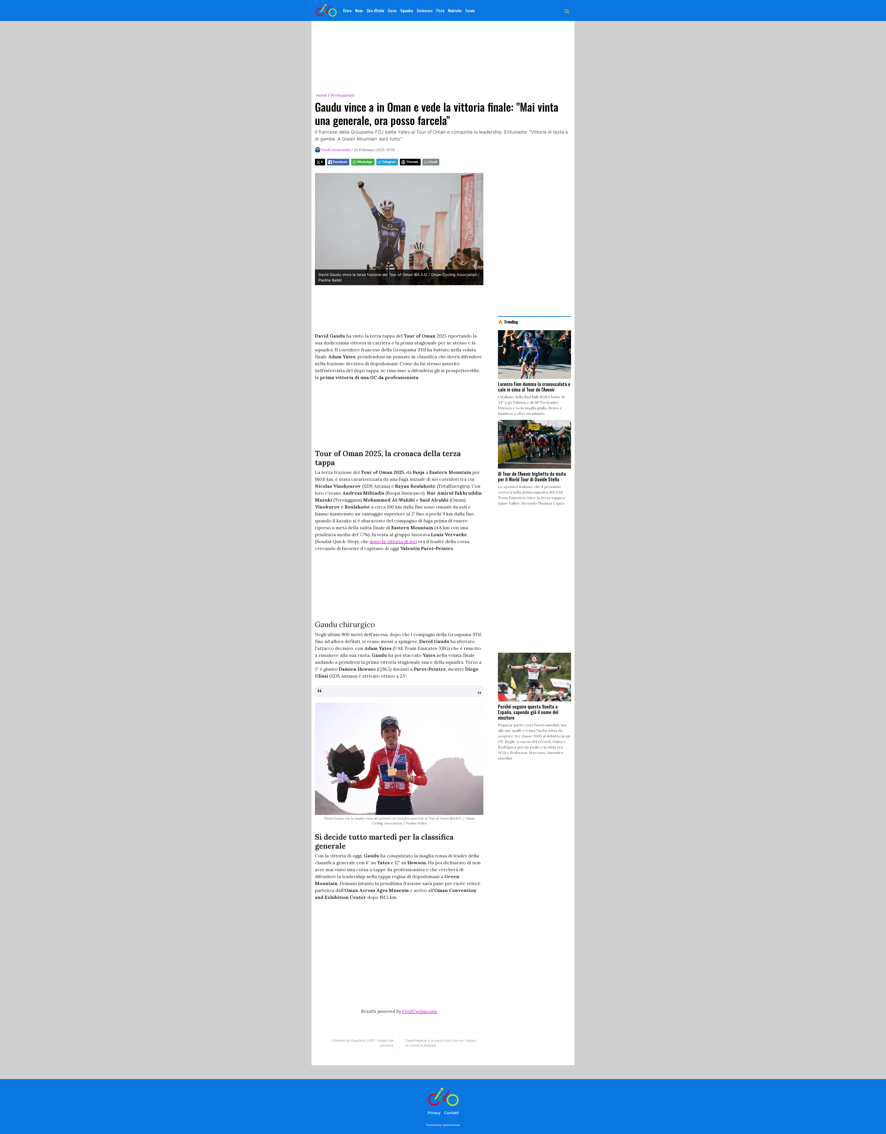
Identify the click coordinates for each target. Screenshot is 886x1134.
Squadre (406, 10)
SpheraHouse (451, 1125)
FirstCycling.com (419, 1011)
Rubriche (455, 10)
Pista (440, 10)
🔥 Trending (508, 322)
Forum (470, 10)
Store (347, 10)
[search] (567, 10)
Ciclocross (425, 10)
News (359, 10)
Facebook (340, 162)
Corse (392, 10)
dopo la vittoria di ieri (393, 541)
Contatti (451, 1112)
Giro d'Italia (375, 10)
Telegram (389, 162)
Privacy (434, 1112)
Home (321, 95)
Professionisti (343, 95)
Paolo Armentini (335, 149)
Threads (412, 162)
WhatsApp (364, 162)
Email (433, 162)
